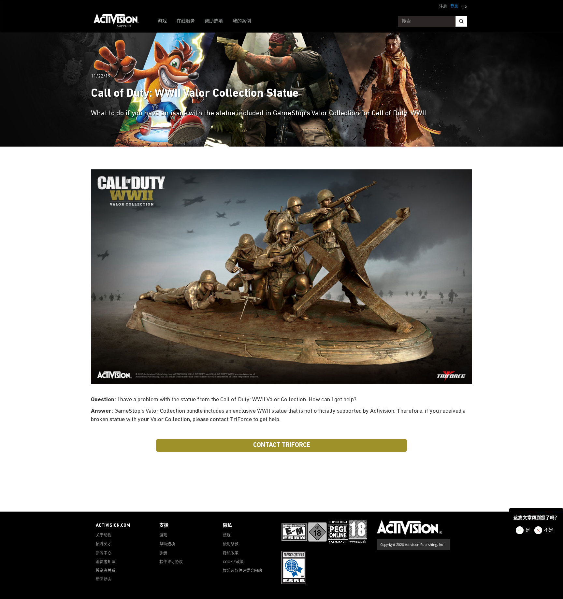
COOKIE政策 (233, 562)
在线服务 (186, 21)
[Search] (461, 21)
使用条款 (230, 544)
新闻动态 (103, 580)
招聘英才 (103, 544)
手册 (163, 553)
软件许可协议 (171, 562)
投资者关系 (105, 571)
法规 (227, 535)
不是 (548, 530)
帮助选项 (214, 21)
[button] (464, 6)
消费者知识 (105, 562)
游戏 (162, 21)
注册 (443, 7)
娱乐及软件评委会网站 (242, 571)
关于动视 (103, 535)
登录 (454, 7)
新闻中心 (103, 553)
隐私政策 (230, 553)
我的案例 (242, 21)
